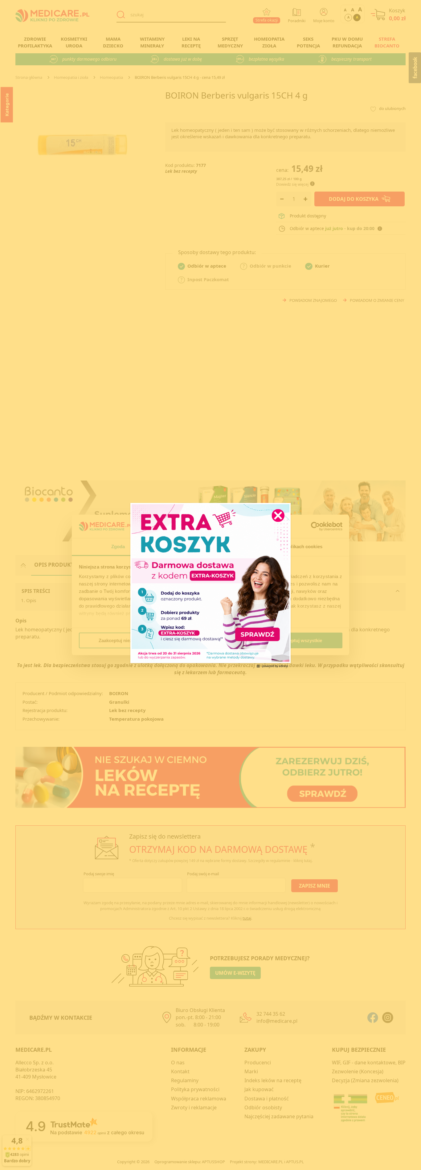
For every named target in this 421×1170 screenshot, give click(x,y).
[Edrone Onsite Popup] (210, 585)
